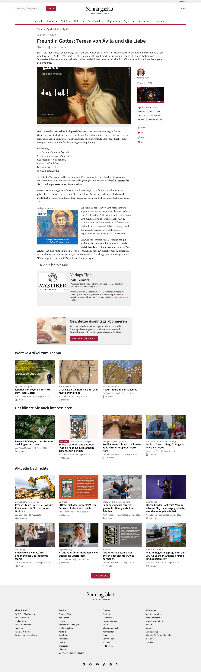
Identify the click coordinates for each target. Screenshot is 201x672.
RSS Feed (150, 638)
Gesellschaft (94, 21)
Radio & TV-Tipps (22, 631)
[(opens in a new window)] (84, 665)
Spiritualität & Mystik (58, 29)
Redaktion (63, 635)
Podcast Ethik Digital (24, 624)
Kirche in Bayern (22, 617)
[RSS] (117, 665)
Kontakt (62, 631)
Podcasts (19, 628)
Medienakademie (154, 617)
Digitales (112, 21)
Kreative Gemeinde (154, 621)
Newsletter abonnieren (84, 338)
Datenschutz (64, 642)
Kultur (77, 21)
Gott (151, 111)
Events (149, 624)
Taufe (105, 635)
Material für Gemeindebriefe (158, 635)
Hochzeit (106, 642)
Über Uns (159, 21)
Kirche (50, 21)
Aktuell (39, 21)
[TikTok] (104, 665)
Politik (64, 21)
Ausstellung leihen (154, 614)
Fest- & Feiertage (110, 621)
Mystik (140, 107)
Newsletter (143, 21)
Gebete (149, 628)
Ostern (105, 624)
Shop (183, 8)
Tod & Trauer (108, 646)
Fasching (106, 614)
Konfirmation (108, 638)
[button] (41, 47)
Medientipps (20, 621)
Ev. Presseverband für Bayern (71, 652)
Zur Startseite (100, 576)
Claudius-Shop (65, 614)
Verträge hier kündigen (69, 624)
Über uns (62, 649)
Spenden (150, 642)
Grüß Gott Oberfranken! (25, 614)
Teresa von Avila (145, 115)
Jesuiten (141, 119)
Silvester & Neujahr (111, 628)
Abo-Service (64, 617)
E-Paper (62, 621)
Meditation (142, 111)
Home (40, 29)
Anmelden (181, 1)
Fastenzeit (107, 617)
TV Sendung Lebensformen (26, 635)
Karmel (157, 115)
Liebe (158, 111)
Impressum (64, 646)
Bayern (127, 21)
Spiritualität (151, 107)
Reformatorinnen (154, 119)
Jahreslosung (152, 631)
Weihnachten (108, 631)
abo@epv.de (118, 297)
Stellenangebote (66, 628)
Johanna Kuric (143, 77)
